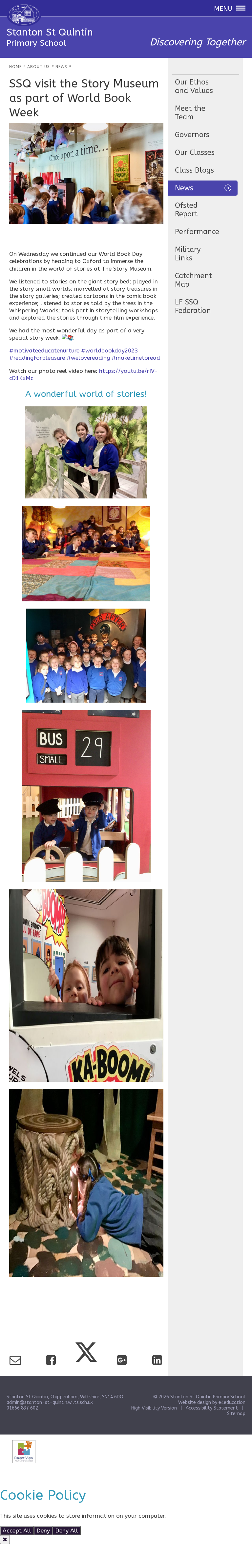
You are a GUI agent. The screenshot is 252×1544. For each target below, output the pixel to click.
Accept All (17, 1530)
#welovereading (88, 357)
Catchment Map (193, 280)
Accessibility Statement (212, 1408)
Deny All (66, 1530)
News (184, 188)
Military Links (188, 253)
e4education (232, 1402)
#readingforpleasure (37, 357)
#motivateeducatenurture (44, 350)
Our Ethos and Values (194, 86)
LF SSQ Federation (193, 306)
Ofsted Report (186, 209)
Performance (197, 232)
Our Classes (195, 152)
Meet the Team (190, 112)
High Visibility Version (154, 1408)
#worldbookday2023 (109, 350)
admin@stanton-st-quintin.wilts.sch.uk (50, 1402)
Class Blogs (194, 170)
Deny (43, 1530)
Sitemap (236, 1413)
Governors (192, 135)
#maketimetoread (136, 357)
